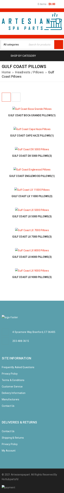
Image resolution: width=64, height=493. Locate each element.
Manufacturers (10, 399)
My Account (9, 450)
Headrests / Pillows (29, 72)
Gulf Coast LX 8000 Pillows (32, 256)
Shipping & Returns (13, 437)
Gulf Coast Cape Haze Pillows (32, 135)
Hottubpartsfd (10, 479)
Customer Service (12, 386)
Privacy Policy (10, 373)
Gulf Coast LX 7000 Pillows (32, 236)
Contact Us (8, 405)
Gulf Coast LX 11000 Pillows (32, 196)
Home (6, 72)
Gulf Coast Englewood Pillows (32, 176)
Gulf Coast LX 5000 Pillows (32, 216)
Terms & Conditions (13, 380)
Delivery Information (13, 393)
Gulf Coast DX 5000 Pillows (32, 155)
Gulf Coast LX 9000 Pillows (32, 277)
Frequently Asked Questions (18, 367)
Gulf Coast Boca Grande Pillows (32, 115)
